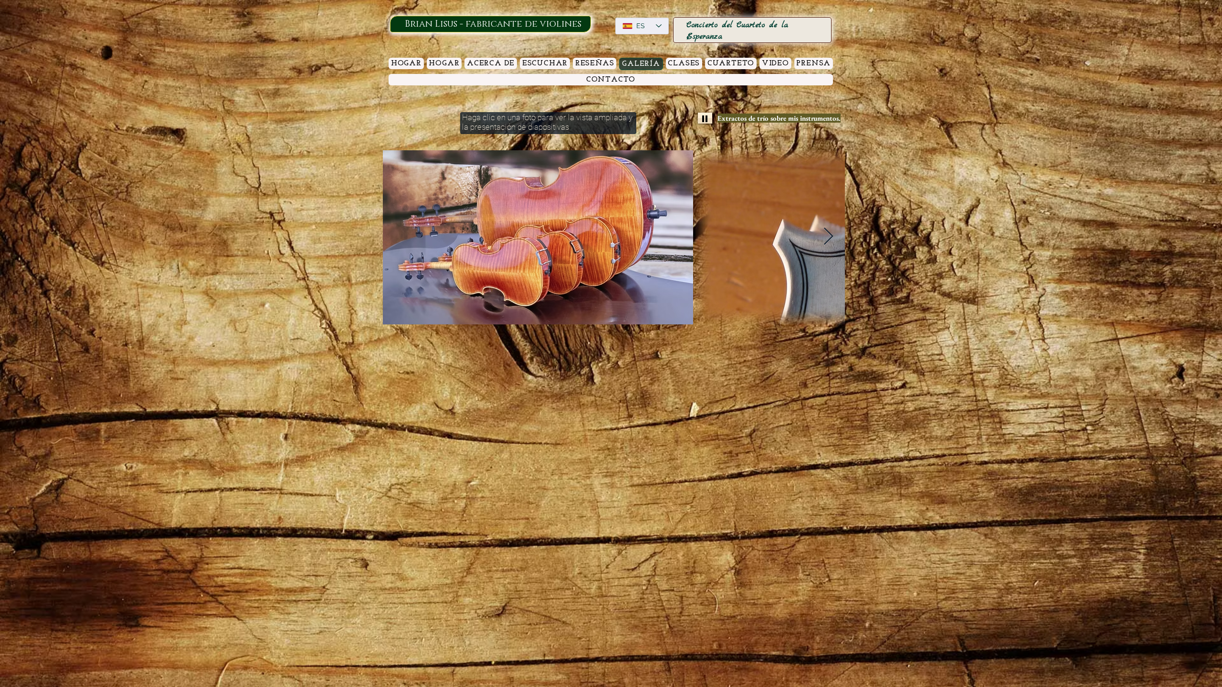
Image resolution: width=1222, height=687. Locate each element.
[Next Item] (828, 237)
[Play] (705, 118)
